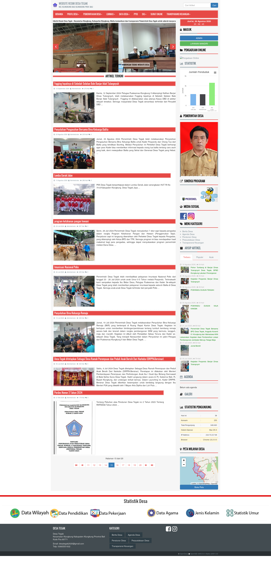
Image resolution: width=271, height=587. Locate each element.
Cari (214, 5)
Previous (56, 47)
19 (135, 465)
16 (117, 465)
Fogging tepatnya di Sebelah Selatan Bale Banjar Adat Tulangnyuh (86, 83)
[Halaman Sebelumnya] (82, 465)
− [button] (184, 464)
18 (129, 465)
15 (111, 465)
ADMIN (199, 38)
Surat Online (156, 14)
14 (106, 465)
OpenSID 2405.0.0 (197, 553)
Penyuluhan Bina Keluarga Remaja (71, 313)
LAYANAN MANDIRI (199, 43)
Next (173, 47)
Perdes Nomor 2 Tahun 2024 (68, 392)
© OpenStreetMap (203, 483)
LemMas (109, 14)
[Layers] (214, 460)
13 (100, 465)
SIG (143, 14)
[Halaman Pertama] (76, 465)
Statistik (189, 63)
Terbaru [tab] (186, 257)
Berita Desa (187, 231)
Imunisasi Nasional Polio (66, 267)
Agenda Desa (188, 234)
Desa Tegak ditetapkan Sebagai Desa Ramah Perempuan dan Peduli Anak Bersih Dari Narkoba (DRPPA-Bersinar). (109, 359)
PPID (136, 14)
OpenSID (214, 483)
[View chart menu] (215, 72)
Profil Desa (72, 14)
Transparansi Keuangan (178, 14)
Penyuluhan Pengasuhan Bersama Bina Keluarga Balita (81, 129)
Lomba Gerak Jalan (63, 175)
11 (88, 465)
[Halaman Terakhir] (152, 465)
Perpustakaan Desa (191, 239)
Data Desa (123, 14)
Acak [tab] (211, 257)
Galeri (187, 394)
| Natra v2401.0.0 (211, 553)
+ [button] (184, 460)
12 (94, 465)
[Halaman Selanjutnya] (146, 465)
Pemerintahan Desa (92, 14)
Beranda (59, 14)
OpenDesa (184, 553)
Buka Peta (199, 487)
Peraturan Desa (189, 237)
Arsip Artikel (192, 248)
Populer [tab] (199, 257)
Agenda (188, 377)
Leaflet (193, 483)
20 (140, 465)
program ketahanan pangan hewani (71, 221)
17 (123, 465)
